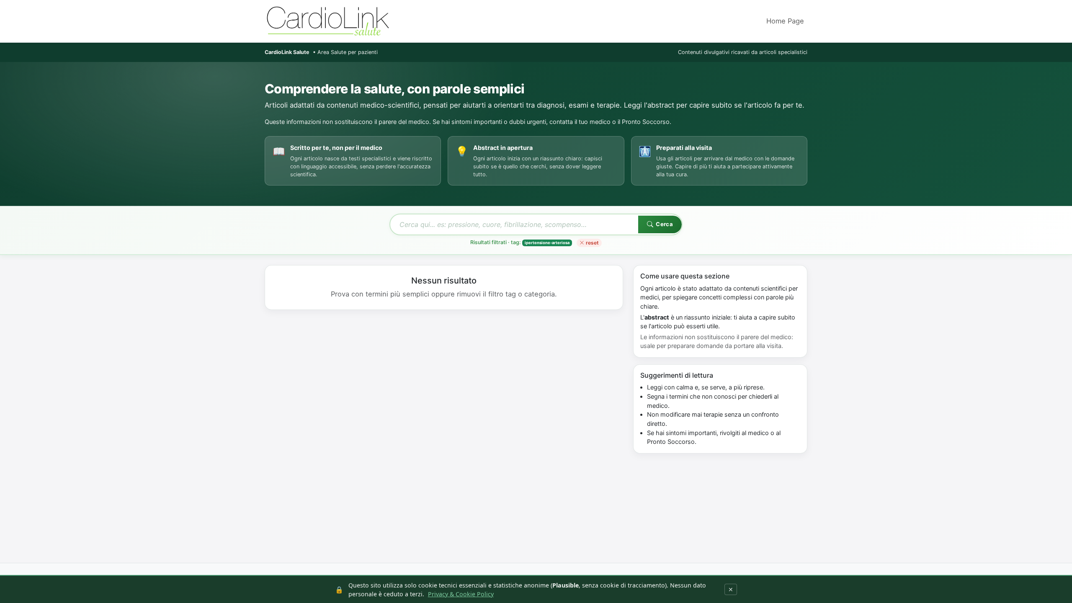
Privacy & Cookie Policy (461, 594)
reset (592, 243)
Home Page (785, 21)
